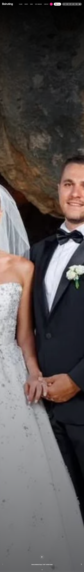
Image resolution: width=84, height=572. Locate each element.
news (31, 4)
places (20, 4)
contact (46, 4)
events (26, 4)
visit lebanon (38, 4)
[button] (2, 564)
